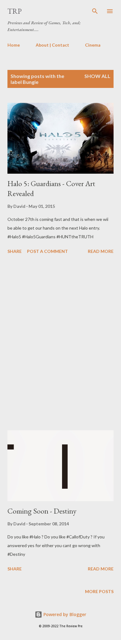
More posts (99, 591)
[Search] (95, 11)
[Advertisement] (60, 343)
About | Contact (52, 45)
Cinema (93, 45)
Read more (101, 251)
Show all (97, 76)
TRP (14, 11)
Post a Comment (47, 251)
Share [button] (14, 251)
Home (13, 45)
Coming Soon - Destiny (41, 511)
